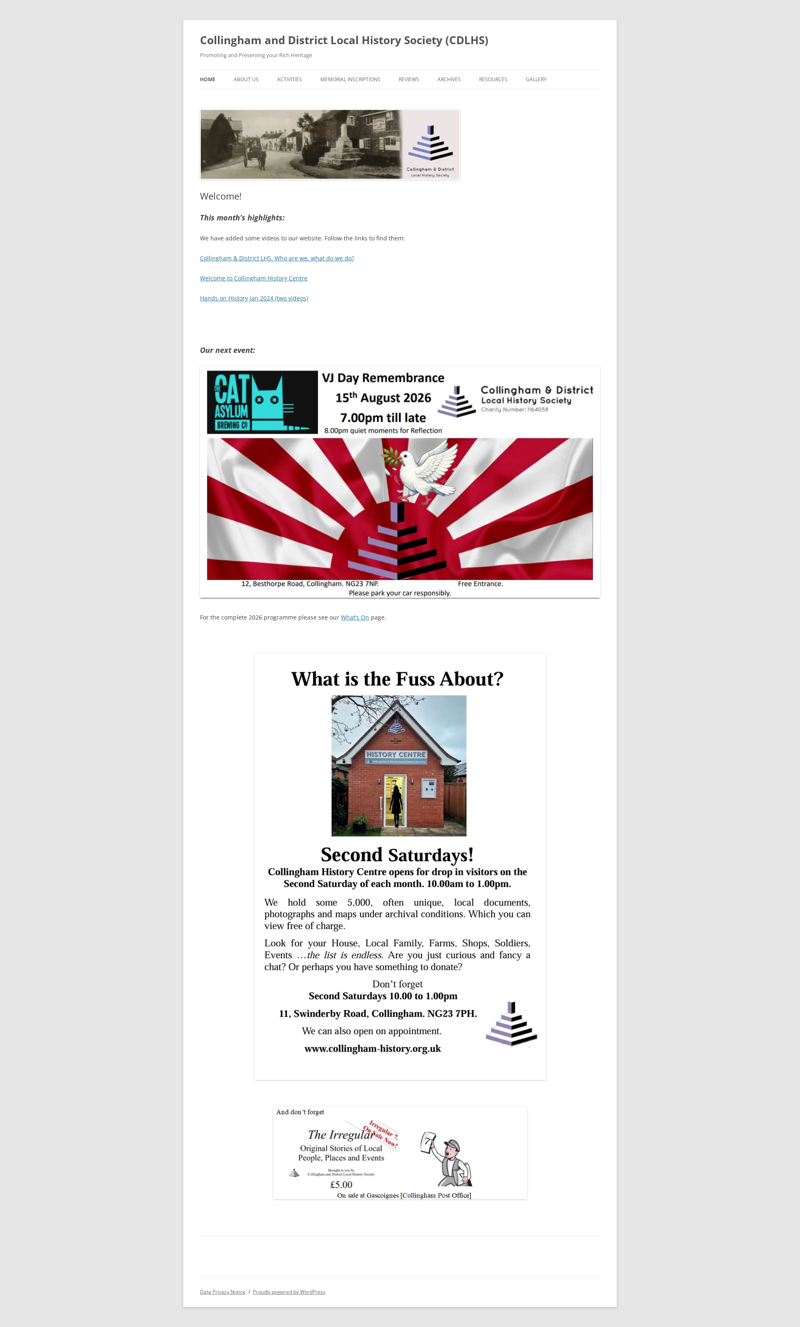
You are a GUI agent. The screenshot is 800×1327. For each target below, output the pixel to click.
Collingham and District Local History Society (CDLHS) (344, 39)
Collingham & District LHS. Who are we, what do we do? (277, 258)
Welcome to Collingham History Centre (254, 278)
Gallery (536, 79)
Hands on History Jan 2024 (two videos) (254, 298)
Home (207, 79)
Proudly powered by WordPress (289, 1291)
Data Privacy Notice (222, 1291)
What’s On (355, 617)
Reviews (409, 79)
